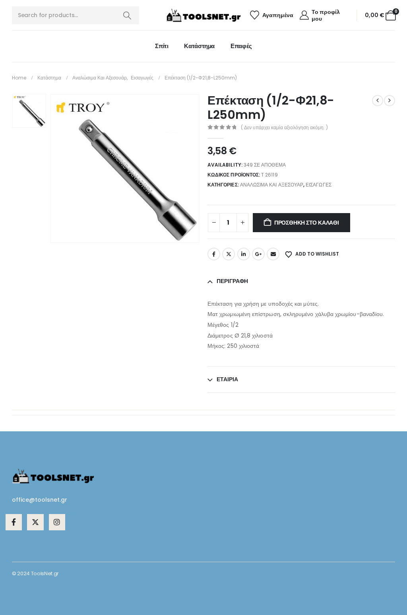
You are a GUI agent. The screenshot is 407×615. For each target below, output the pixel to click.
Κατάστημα (199, 46)
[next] (389, 100)
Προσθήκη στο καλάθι (306, 223)
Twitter (228, 254)
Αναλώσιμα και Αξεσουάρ (271, 184)
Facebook (213, 254)
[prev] (377, 100)
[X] (35, 522)
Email (273, 254)
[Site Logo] (203, 15)
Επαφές (241, 46)
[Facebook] (14, 522)
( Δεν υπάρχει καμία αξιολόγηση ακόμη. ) (284, 127)
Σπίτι (161, 46)
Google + (258, 254)
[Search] (127, 15)
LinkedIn (243, 254)
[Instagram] (57, 522)
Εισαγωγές (318, 184)
